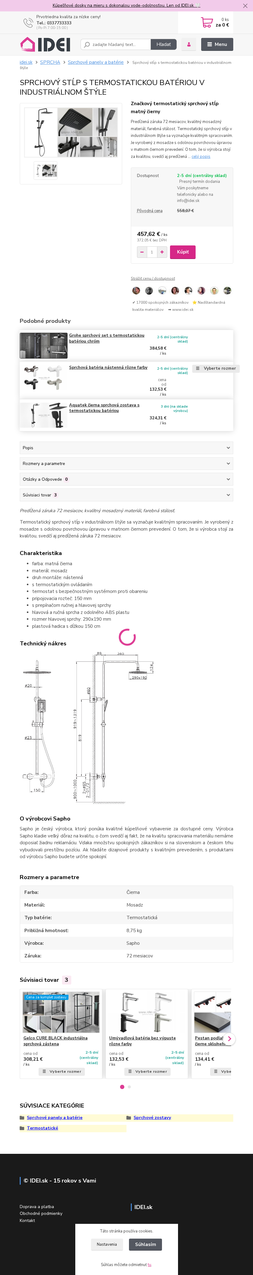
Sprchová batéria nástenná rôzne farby (108, 367)
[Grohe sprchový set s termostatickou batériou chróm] (44, 346)
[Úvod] (48, 44)
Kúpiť (183, 252)
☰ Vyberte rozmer (216, 368)
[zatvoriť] (245, 6)
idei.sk (26, 62)
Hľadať (163, 44)
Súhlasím (145, 1244)
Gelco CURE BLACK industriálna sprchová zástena (55, 1041)
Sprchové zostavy (152, 1118)
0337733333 (59, 23)
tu (149, 1265)
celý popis (201, 156)
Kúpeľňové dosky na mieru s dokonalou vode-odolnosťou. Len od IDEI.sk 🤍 (127, 5)
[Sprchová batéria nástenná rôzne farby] (44, 378)
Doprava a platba (37, 1207)
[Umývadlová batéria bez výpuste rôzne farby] (147, 1012)
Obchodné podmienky (41, 1213)
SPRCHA (50, 62)
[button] (122, 1087)
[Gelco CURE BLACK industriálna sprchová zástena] (61, 1012)
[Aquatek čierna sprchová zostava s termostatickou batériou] (44, 415)
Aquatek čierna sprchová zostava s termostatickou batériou (104, 408)
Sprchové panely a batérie (96, 62)
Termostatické (42, 1128)
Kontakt (27, 1221)
